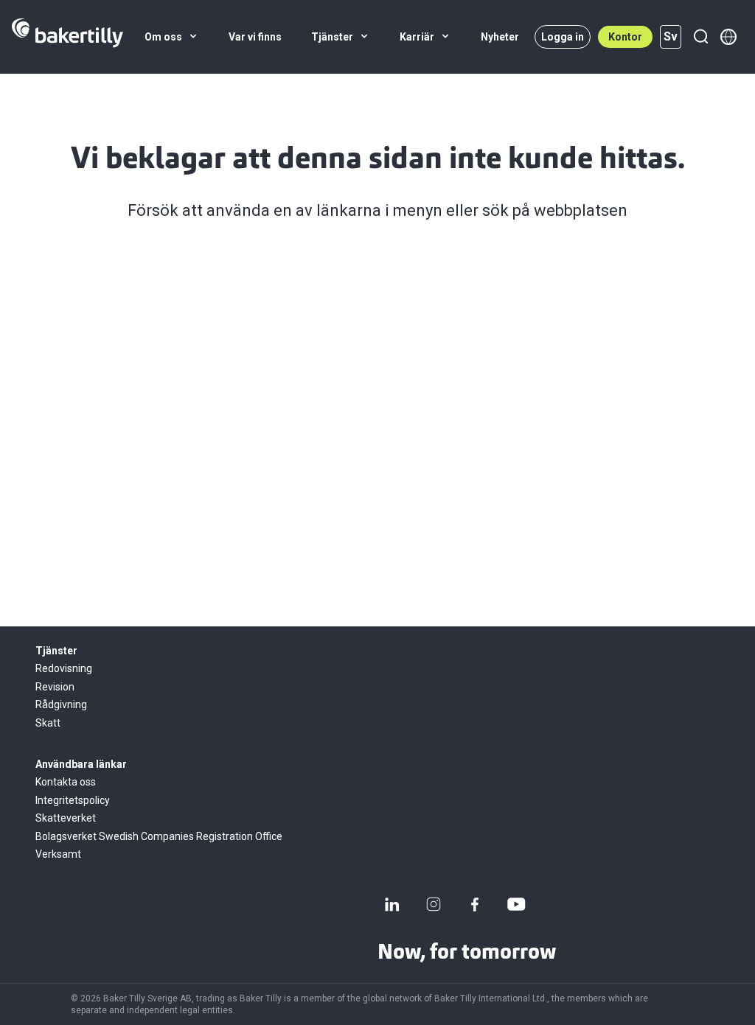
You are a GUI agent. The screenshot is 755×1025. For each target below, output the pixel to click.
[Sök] (700, 37)
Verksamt (58, 854)
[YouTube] (516, 904)
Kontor (625, 37)
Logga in (562, 37)
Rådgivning (61, 704)
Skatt (47, 723)
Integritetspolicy (72, 800)
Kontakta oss (65, 782)
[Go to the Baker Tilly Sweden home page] (67, 37)
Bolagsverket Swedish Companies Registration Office (158, 836)
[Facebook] (475, 904)
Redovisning (63, 668)
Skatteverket (65, 818)
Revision (54, 687)
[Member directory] (728, 37)
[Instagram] (433, 904)
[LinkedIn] (392, 904)
